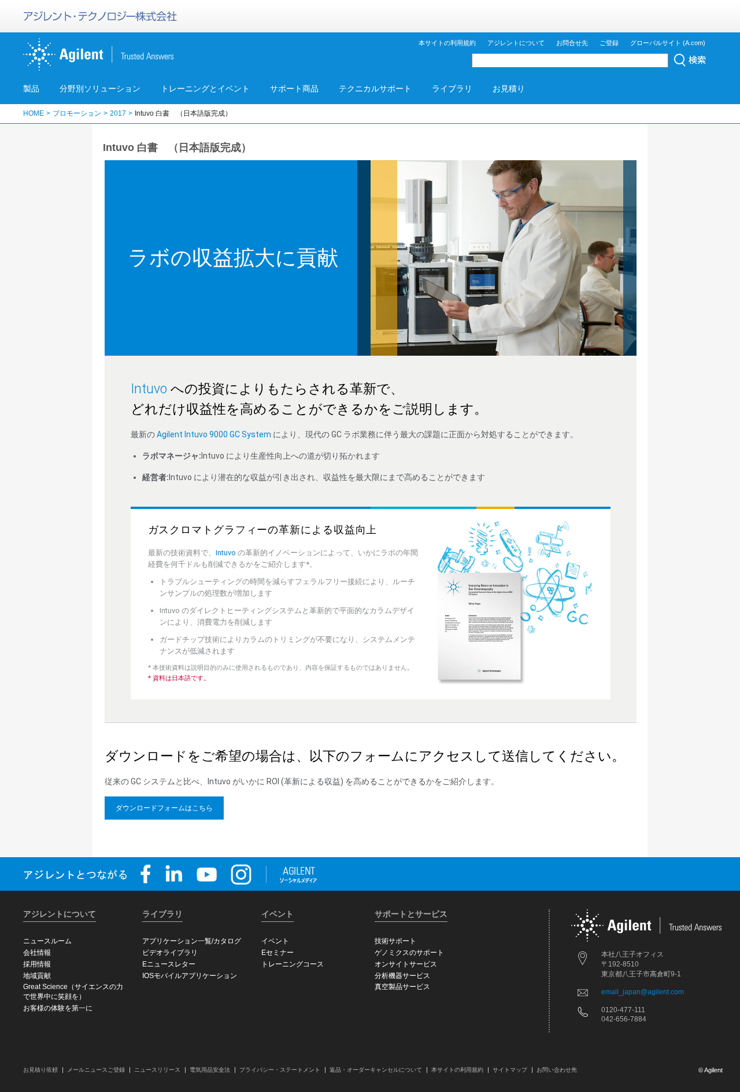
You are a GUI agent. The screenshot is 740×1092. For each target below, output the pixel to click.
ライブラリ (452, 88)
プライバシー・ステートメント (279, 1070)
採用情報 (37, 964)
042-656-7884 (623, 1019)
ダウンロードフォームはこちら (164, 808)
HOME (33, 113)
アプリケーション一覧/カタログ (191, 941)
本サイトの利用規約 (447, 42)
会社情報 (37, 953)
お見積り (509, 88)
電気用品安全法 (210, 1070)
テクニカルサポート (375, 88)
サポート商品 (294, 88)
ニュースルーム (47, 941)
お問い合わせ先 (556, 1070)
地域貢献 (37, 976)
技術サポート (395, 941)
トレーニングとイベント (205, 88)
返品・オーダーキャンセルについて (376, 1070)
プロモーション (77, 113)
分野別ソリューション (100, 88)
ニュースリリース (157, 1070)
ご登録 (609, 42)
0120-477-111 (623, 1010)
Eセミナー (277, 953)
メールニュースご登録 (96, 1070)
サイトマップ (510, 1070)
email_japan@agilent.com (642, 992)
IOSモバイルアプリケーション (189, 976)
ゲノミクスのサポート (409, 953)
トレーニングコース (292, 964)
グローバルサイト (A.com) (667, 42)
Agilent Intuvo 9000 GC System (214, 434)
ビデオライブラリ (170, 953)
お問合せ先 (572, 42)
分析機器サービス (402, 976)
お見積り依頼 (40, 1070)
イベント (275, 941)
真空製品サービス (402, 987)
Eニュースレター (168, 964)
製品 (31, 88)
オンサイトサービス (406, 964)
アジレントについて (516, 42)
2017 (118, 113)
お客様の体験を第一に (57, 1008)
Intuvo (149, 389)
